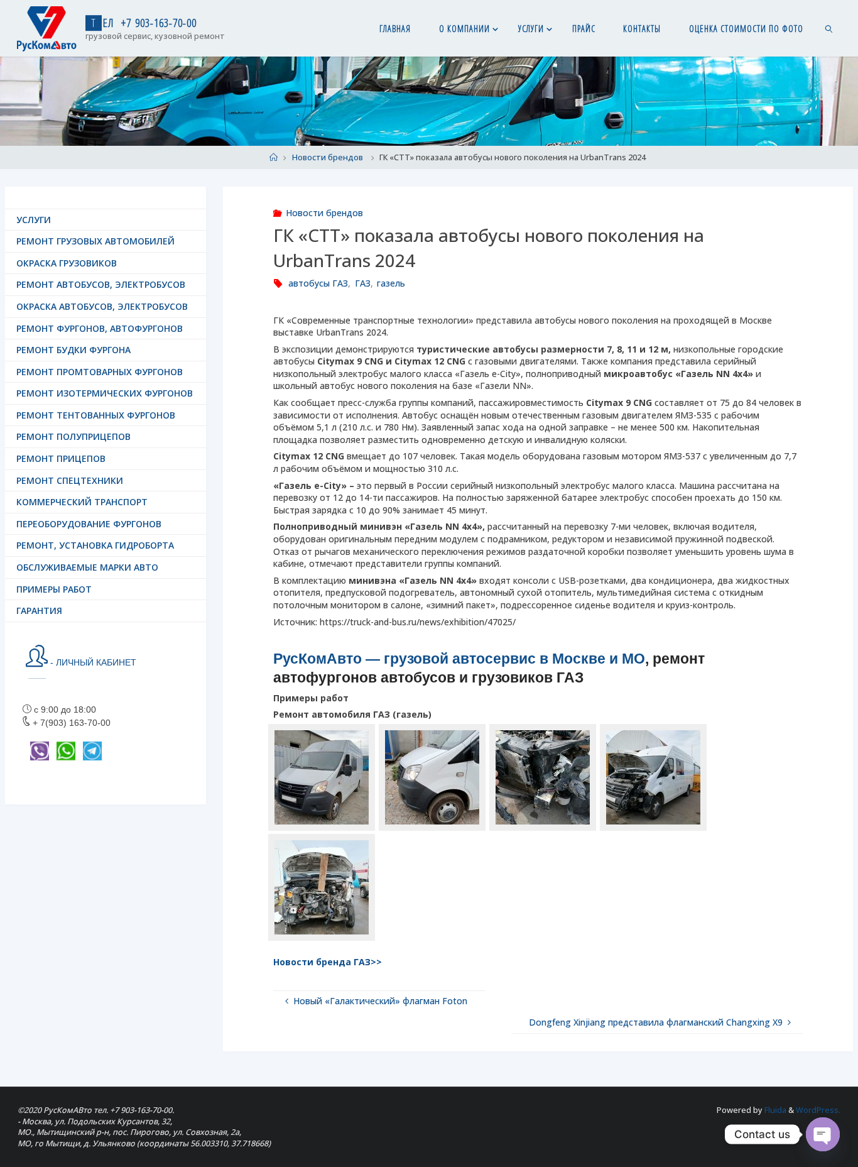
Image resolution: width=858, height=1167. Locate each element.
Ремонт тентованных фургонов (95, 415)
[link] (829, 28)
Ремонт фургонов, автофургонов (99, 328)
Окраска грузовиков (66, 263)
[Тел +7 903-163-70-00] (47, 28)
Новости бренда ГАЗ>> (327, 962)
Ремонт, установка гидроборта (95, 545)
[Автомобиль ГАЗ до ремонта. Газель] (542, 777)
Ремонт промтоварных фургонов (99, 372)
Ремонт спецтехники (69, 480)
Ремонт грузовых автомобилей (95, 241)
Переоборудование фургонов (88, 524)
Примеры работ (54, 589)
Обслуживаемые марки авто (87, 567)
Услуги (33, 220)
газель (391, 283)
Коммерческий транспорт (82, 502)
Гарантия (39, 610)
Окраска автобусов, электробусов (102, 306)
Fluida (774, 1110)
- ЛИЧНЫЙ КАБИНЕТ (92, 662)
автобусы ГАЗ (318, 283)
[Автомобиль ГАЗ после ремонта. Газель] (321, 777)
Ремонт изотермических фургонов (104, 393)
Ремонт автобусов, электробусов (100, 284)
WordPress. (818, 1110)
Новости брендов (327, 157)
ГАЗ (363, 283)
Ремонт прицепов (61, 458)
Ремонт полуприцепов (73, 436)
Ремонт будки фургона (73, 350)
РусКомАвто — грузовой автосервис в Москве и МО (459, 658)
